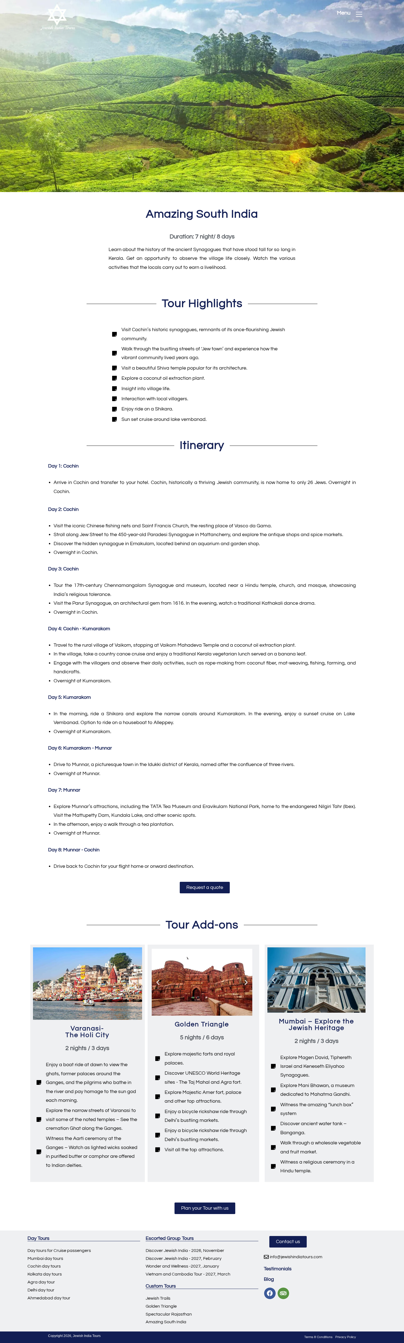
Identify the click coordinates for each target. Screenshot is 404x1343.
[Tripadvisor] (283, 1293)
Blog (269, 1279)
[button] (205, 887)
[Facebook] (270, 1293)
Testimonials (278, 1268)
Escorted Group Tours (170, 1238)
